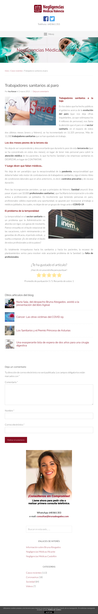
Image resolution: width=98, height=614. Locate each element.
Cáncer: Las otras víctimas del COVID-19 (39, 316)
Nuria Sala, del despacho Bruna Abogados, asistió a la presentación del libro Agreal (47, 303)
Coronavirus (32, 577)
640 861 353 (54, 24)
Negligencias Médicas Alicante (40, 551)
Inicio (7, 71)
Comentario (11, 382)
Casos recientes (16, 71)
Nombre (9, 410)
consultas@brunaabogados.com (53, 516)
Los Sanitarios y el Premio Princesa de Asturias (43, 330)
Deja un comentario (41, 91)
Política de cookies (54, 610)
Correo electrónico (14, 424)
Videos (29, 586)
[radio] (38, 275)
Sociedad (30, 581)
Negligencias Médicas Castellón (41, 556)
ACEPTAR (49, 612)
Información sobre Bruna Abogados (43, 547)
